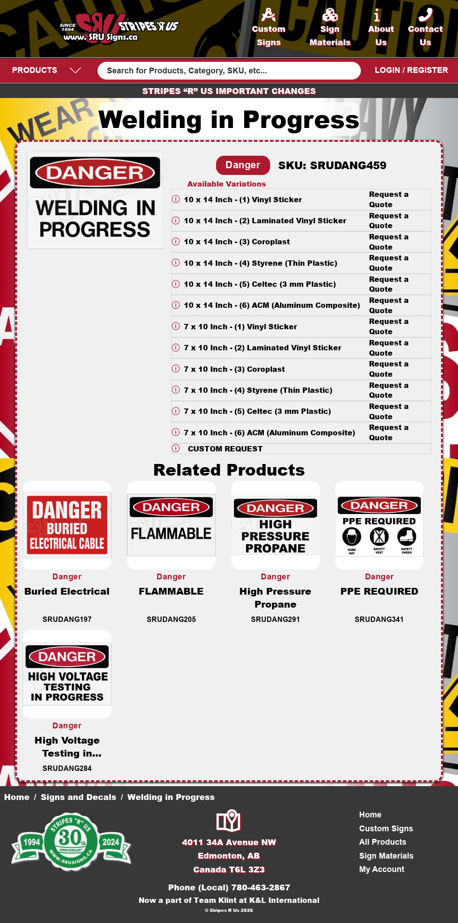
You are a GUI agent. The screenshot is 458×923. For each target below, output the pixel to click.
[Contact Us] (229, 821)
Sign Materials (386, 855)
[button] (301, 199)
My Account (381, 869)
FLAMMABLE (171, 590)
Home (17, 797)
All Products (383, 842)
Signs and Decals (78, 797)
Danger (242, 164)
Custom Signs (386, 828)
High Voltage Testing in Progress (67, 752)
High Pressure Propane (275, 597)
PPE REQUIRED (379, 590)
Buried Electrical (67, 590)
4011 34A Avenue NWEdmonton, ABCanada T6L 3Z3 (229, 855)
